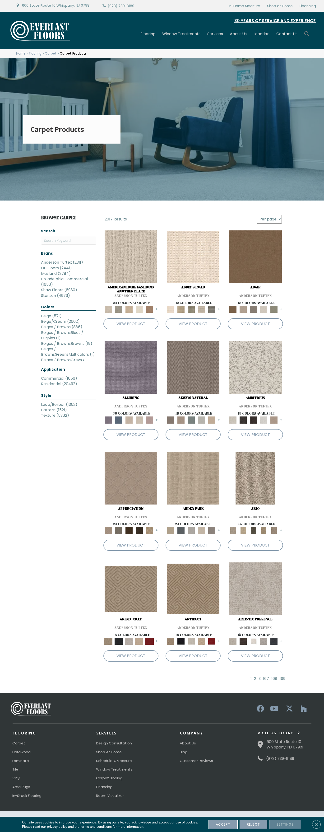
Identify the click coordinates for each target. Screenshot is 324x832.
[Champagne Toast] (243, 309)
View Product (130, 324)
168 (274, 678)
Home (21, 53)
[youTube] (273, 709)
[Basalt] (129, 419)
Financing (308, 5)
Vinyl (16, 778)
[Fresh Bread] (274, 419)
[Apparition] (253, 530)
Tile (15, 769)
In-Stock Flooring (27, 795)
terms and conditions (96, 826)
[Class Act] (253, 309)
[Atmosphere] (118, 309)
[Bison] (129, 530)
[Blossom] (149, 419)
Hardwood (21, 751)
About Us (238, 34)
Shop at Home (280, 5)
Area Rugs (21, 786)
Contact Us (286, 34)
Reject (253, 824)
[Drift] (201, 530)
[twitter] (288, 709)
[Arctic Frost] (118, 530)
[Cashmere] (139, 641)
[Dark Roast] (253, 419)
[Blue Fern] (191, 419)
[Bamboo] (180, 309)
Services (215, 34)
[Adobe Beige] (255, 478)
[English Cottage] (274, 309)
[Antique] (243, 530)
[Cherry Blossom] (149, 641)
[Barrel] (193, 367)
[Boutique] (211, 419)
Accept (223, 824)
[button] (308, 34)
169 (282, 678)
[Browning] (139, 530)
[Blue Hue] (180, 530)
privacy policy (57, 826)
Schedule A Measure (114, 760)
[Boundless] (191, 309)
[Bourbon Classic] (255, 256)
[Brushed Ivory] (139, 309)
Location (261, 34)
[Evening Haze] (211, 530)
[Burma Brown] (243, 641)
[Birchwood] (131, 588)
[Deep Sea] (274, 641)
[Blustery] (201, 419)
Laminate (20, 760)
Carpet (50, 53)
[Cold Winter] (263, 641)
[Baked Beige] (129, 309)
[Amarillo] (131, 478)
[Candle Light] (253, 641)
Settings (285, 824)
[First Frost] (263, 419)
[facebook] (259, 709)
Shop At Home (109, 751)
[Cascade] (129, 641)
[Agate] (131, 256)
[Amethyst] (131, 367)
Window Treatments (181, 34)
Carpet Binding (109, 778)
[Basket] (180, 419)
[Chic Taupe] (201, 309)
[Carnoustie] (149, 530)
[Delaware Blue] (211, 309)
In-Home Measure (244, 5)
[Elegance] (263, 309)
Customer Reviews (196, 760)
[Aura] (193, 256)
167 (266, 678)
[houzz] (302, 709)
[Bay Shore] (263, 530)
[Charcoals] (243, 419)
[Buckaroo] (149, 309)
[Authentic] (193, 478)
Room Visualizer (110, 795)
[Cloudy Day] (191, 530)
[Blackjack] (118, 641)
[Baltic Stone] (255, 588)
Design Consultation (114, 743)
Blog (183, 751)
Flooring (147, 34)
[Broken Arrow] (274, 530)
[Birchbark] (139, 419)
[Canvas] (255, 367)
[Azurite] (118, 419)
